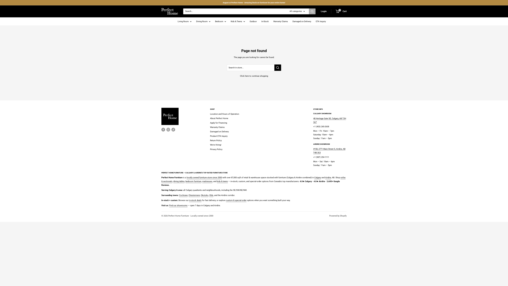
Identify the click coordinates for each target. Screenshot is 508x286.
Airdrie (328, 177)
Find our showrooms (178, 205)
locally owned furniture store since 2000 (204, 177)
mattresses (207, 181)
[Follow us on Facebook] (163, 129)
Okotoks (204, 195)
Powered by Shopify (338, 216)
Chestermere (194, 195)
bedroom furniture (193, 181)
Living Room (183, 21)
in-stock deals (195, 200)
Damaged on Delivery (301, 21)
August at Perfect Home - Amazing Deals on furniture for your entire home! (254, 3)
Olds (211, 195)
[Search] (312, 11)
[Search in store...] (277, 67)
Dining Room (202, 21)
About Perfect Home (219, 118)
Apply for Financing (218, 123)
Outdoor (253, 21)
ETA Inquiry (321, 21)
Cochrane (183, 195)
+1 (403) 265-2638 (321, 126)
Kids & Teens (236, 21)
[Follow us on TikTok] (173, 129)
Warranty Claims (280, 21)
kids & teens (222, 181)
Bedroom (219, 21)
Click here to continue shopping (254, 76)
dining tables (179, 181)
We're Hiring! (215, 145)
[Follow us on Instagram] (168, 129)
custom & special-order (236, 200)
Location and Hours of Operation (224, 114)
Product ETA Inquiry (219, 136)
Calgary (317, 177)
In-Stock (265, 21)
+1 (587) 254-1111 (321, 157)
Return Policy (216, 140)
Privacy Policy (216, 149)
